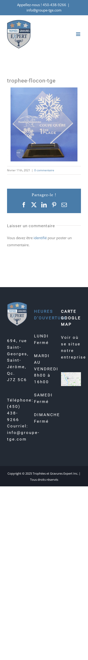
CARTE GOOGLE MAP (71, 318)
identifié (40, 237)
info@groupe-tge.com (44, 10)
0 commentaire (44, 170)
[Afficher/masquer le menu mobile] (78, 34)
